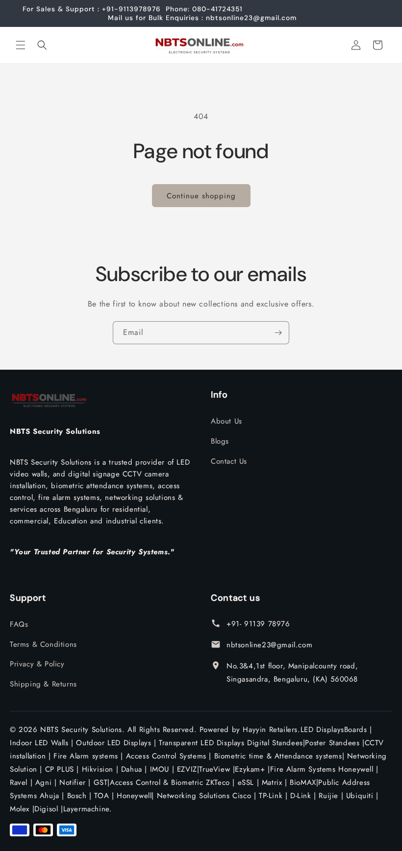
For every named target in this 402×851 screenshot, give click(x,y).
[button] (20, 45)
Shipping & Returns (43, 684)
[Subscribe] (278, 332)
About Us (226, 421)
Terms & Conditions (43, 644)
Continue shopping (201, 195)
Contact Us (229, 461)
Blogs (220, 441)
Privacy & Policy (37, 664)
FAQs (19, 624)
